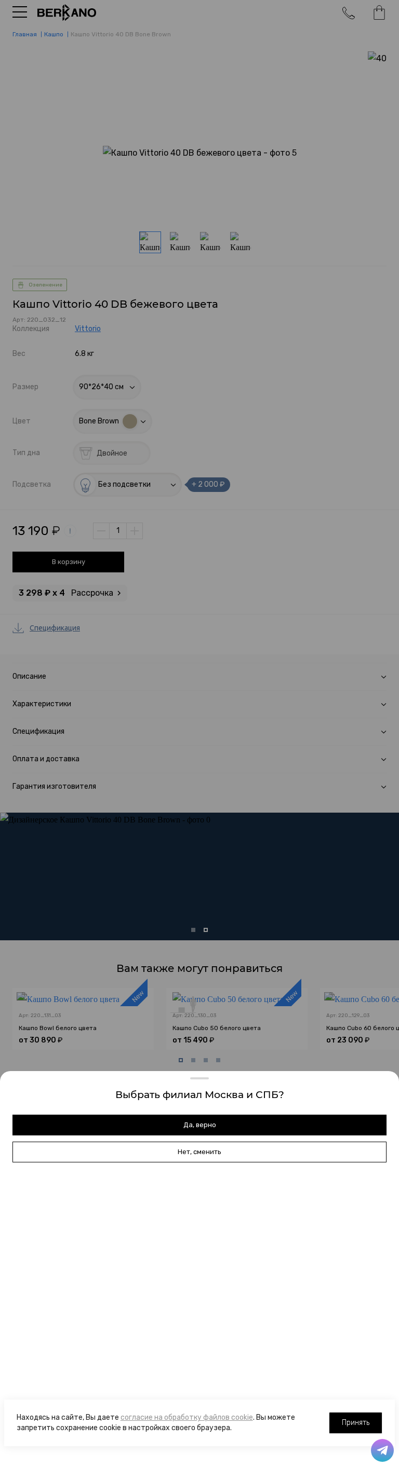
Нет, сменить (199, 1152)
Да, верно (199, 1125)
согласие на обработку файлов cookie (187, 1417)
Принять (355, 1422)
